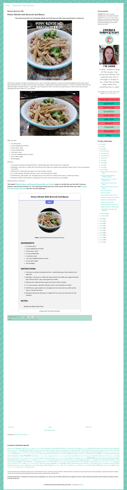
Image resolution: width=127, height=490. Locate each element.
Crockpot (69, 453)
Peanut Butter (106, 460)
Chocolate (38, 452)
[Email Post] (25, 316)
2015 (101, 230)
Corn (104, 452)
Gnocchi (56, 456)
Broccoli (18, 319)
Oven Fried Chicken (106, 190)
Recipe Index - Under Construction (23, 5)
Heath (113, 456)
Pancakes (87, 460)
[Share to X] (33, 317)
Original (81, 460)
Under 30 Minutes (34, 319)
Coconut (48, 452)
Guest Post (95, 456)
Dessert (89, 453)
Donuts (96, 453)
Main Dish (23, 319)
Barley (67, 448)
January (103, 216)
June (102, 162)
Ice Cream (36, 458)
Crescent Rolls (62, 453)
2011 (101, 239)
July (102, 160)
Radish (100, 461)
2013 (101, 235)
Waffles (113, 465)
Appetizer (19, 448)
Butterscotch (59, 450)
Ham (100, 456)
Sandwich (54, 463)
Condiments (74, 452)
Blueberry (117, 448)
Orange (74, 460)
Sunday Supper (39, 465)
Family (112, 453)
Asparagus (48, 448)
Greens (81, 456)
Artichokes (38, 448)
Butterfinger (53, 450)
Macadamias (84, 458)
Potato (55, 462)
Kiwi (57, 458)
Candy (83, 450)
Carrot (92, 450)
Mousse (31, 460)
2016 (101, 228)
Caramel (87, 450)
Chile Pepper (25, 452)
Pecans (9, 462)
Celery (107, 450)
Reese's (9, 463)
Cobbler (44, 452)
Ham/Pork (104, 456)
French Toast (41, 456)
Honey (16, 458)
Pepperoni (14, 461)
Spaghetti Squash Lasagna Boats (110, 206)
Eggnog (103, 453)
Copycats (99, 452)
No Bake (48, 460)
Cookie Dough (81, 452)
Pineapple (39, 462)
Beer (93, 448)
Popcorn (47, 461)
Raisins (104, 461)
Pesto (24, 462)
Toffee (62, 465)
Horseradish (21, 458)
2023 (101, 144)
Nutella (53, 460)
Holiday (117, 456)
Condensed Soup (66, 452)
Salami (45, 463)
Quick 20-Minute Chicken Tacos (109, 204)
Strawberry (28, 465)
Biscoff (102, 448)
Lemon (66, 458)
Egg (99, 453)
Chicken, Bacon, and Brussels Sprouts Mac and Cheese (34, 184)
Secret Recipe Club (77, 463)
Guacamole (89, 456)
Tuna (86, 465)
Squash (16, 465)
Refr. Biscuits (15, 463)
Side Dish (86, 463)
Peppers (20, 462)
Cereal (111, 450)
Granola (69, 456)
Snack (96, 463)
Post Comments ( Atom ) (21, 434)
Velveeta (106, 465)
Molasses (26, 460)
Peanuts (111, 460)
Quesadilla (91, 461)
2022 (101, 146)
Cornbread (108, 452)
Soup (107, 463)
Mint (22, 460)
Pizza (43, 462)
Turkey (90, 465)
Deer (85, 453)
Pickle (28, 462)
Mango (98, 458)
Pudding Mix (74, 462)
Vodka (109, 465)
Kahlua (47, 458)
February (103, 213)
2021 (101, 149)
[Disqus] (49, 348)
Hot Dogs (26, 458)
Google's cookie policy (110, 93)
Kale (50, 458)
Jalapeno (42, 458)
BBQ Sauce (75, 448)
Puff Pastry (81, 461)
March (103, 169)
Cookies (87, 452)
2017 (101, 226)
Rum (33, 463)
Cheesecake (116, 450)
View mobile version (49, 430)
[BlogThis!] (31, 317)
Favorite (27, 456)
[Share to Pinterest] (37, 317)
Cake (69, 450)
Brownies (34, 450)
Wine (18, 467)
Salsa (49, 463)
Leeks (62, 458)
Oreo (77, 460)
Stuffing (33, 465)
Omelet (64, 460)
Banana (63, 448)
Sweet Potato (56, 465)
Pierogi (34, 461)
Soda (104, 463)
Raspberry (117, 462)
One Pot (69, 460)
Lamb (59, 458)
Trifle (83, 465)
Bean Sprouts (85, 448)
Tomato (70, 465)
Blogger (81, 484)
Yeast (24, 467)
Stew (23, 465)
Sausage (64, 463)
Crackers (28, 453)
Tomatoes (75, 465)
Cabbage (65, 450)
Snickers (100, 463)
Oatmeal (57, 460)
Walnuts (118, 465)
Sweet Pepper (48, 465)
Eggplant (107, 453)
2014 (101, 232)
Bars (70, 448)
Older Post (88, 427)
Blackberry (111, 448)
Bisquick (106, 448)
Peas (118, 460)
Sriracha (20, 465)
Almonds (13, 448)
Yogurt (28, 467)
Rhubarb (21, 463)
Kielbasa (53, 458)
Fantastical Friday (18, 456)
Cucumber (75, 453)
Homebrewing (10, 458)
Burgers (47, 450)
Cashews (96, 450)
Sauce (59, 463)
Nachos (44, 460)
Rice (25, 463)
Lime (75, 458)
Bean (80, 448)
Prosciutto (63, 461)
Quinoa (96, 462)
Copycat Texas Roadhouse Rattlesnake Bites (108, 176)
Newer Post (11, 427)
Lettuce (71, 458)
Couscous (23, 453)
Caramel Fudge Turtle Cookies (109, 195)
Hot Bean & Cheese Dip (107, 202)
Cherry (9, 452)
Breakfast (23, 450)
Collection (58, 452)
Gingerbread (51, 456)
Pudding (68, 461)
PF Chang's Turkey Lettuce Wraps (110, 197)
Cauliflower (102, 450)
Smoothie (91, 463)
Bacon (13, 319)
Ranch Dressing (110, 461)
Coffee (53, 452)
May (102, 165)
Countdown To (16, 453)
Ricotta (28, 463)
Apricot (34, 448)
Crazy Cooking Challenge (42, 453)
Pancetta (92, 460)
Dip (93, 453)
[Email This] (28, 317)
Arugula (43, 448)
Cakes (78, 450)
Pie (31, 462)
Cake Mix (73, 450)
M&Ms (79, 458)
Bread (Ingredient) (15, 450)
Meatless (113, 458)
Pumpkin (86, 462)
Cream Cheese (53, 453)
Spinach (117, 463)
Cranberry (33, 453)
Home (8, 5)
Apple (24, 448)
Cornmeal (113, 452)
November (104, 153)
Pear (115, 460)
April (102, 167)
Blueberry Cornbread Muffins (108, 200)
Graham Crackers (63, 456)
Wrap (21, 467)
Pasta (27, 319)
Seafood (69, 463)
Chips (33, 452)
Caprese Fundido (105, 193)
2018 (101, 223)
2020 (101, 218)
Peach (100, 460)
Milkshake (18, 460)
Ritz (31, 463)
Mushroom (39, 460)
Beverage (98, 448)
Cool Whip (93, 452)
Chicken (14, 452)
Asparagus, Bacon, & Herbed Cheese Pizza (108, 180)
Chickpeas (19, 452)
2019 (101, 221)
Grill (85, 456)
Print (50, 202)
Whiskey (15, 467)
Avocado (53, 448)
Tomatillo (66, 465)
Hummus (31, 458)
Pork (51, 462)
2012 (101, 237)
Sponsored (10, 465)
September (104, 155)
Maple (101, 458)
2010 (101, 242)
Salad (41, 463)
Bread (9, 450)
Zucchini (32, 467)
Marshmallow (107, 458)
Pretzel (59, 461)
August (103, 158)
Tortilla (80, 465)
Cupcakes (81, 453)
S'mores (37, 463)
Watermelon (10, 467)
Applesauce (29, 448)
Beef (90, 448)
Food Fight (34, 456)
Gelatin (46, 456)
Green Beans (76, 456)
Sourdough (112, 463)
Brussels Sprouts (41, 450)
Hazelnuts (109, 456)
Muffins (35, 460)
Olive (61, 460)
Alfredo (9, 448)
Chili (30, 452)
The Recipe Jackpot (108, 17)
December (104, 151)
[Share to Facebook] (35, 317)
